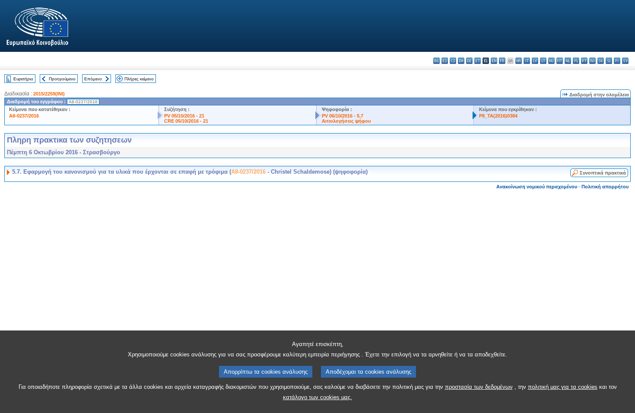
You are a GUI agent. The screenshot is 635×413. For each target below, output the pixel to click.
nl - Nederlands (568, 60)
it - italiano (527, 60)
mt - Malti (559, 60)
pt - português (584, 60)
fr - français (502, 60)
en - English (494, 60)
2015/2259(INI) (49, 93)
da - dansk (461, 60)
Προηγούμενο (62, 78)
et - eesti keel (477, 60)
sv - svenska (625, 60)
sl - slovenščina (609, 60)
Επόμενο (93, 78)
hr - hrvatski (518, 60)
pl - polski (576, 60)
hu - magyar (551, 60)
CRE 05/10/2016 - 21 (186, 121)
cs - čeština (453, 60)
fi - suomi (617, 60)
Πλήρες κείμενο (139, 78)
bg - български (436, 60)
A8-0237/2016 (24, 115)
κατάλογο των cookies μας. (317, 397)
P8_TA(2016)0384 (498, 115)
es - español (444, 60)
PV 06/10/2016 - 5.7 (342, 115)
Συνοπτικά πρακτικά (603, 172)
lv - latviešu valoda (535, 60)
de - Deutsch (469, 60)
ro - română (592, 60)
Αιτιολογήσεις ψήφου (346, 121)
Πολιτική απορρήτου (605, 186)
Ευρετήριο (23, 78)
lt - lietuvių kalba (543, 60)
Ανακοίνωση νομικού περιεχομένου (536, 186)
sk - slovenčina (600, 60)
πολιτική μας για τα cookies (562, 387)
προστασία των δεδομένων (479, 387)
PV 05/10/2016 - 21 (184, 115)
